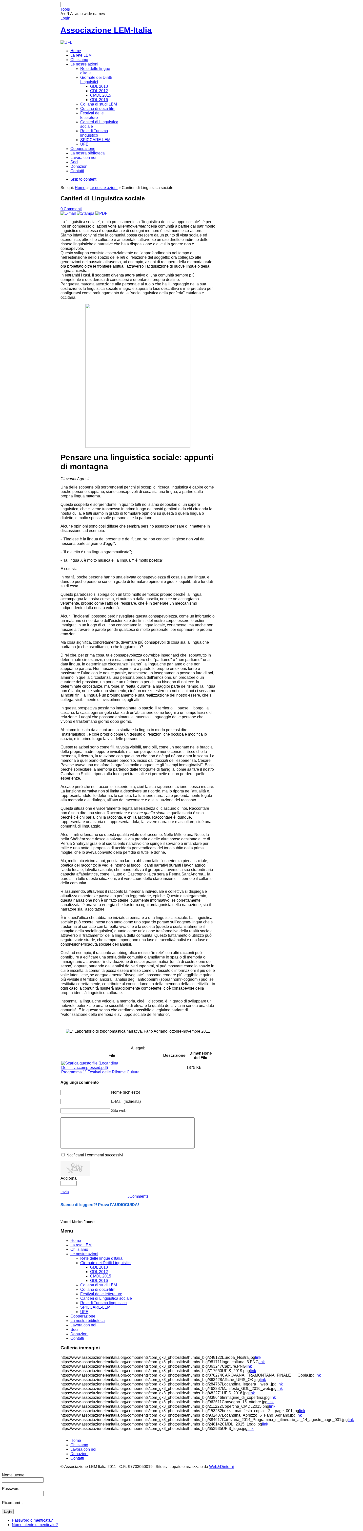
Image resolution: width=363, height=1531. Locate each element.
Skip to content (83, 179)
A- (72, 14)
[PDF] (101, 213)
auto (79, 14)
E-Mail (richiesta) (126, 1101)
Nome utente (13, 1475)
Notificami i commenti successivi (94, 1155)
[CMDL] (66, 42)
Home (80, 188)
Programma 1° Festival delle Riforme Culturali (101, 1072)
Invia (64, 1192)
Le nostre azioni (104, 188)
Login (65, 18)
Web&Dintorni (221, 1467)
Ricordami (11, 1503)
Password (11, 1489)
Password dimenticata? (32, 1520)
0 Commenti (71, 209)
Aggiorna (68, 1178)
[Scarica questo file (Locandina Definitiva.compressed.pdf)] (111, 1067)
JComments (137, 1196)
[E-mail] (68, 213)
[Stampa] (85, 213)
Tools (65, 9)
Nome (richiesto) (125, 1092)
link (258, 1357)
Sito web (118, 1110)
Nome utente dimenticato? (35, 1525)
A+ (62, 14)
